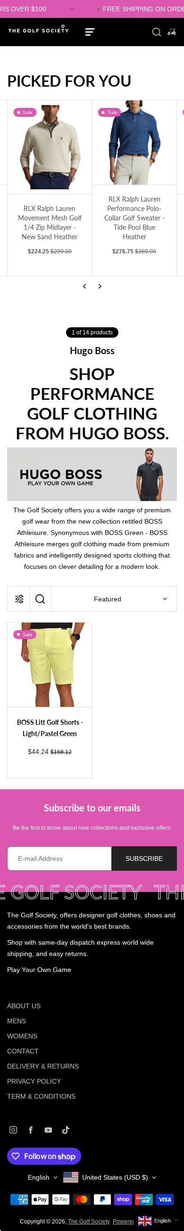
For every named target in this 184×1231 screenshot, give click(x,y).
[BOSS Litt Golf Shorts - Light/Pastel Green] (50, 665)
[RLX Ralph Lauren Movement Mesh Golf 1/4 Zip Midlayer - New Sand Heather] (50, 147)
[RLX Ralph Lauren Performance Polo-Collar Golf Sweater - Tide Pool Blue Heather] (134, 142)
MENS (16, 1021)
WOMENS (22, 1036)
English (39, 1177)
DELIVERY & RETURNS (43, 1066)
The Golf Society (89, 1221)
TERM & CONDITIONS (41, 1096)
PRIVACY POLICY (34, 1081)
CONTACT (23, 1051)
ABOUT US (24, 1006)
